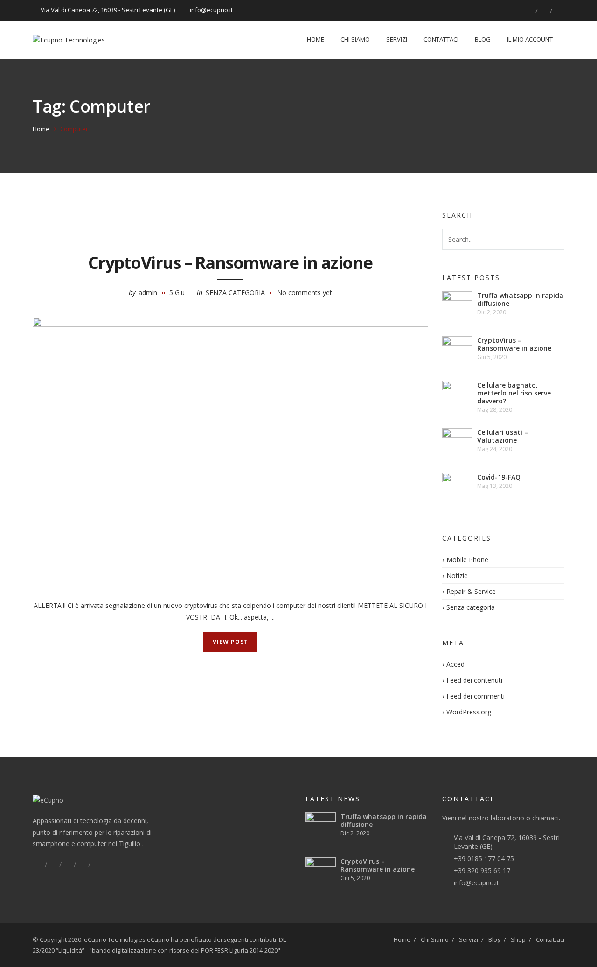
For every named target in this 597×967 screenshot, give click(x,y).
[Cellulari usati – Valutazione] (457, 443)
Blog (483, 39)
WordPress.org (468, 711)
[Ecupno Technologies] (69, 40)
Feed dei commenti (475, 696)
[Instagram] (558, 10)
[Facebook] (529, 10)
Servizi (396, 39)
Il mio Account (530, 39)
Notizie (457, 575)
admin (148, 292)
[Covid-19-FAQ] (457, 488)
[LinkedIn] (544, 10)
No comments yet (304, 292)
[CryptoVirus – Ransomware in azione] (230, 449)
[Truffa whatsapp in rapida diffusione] (457, 306)
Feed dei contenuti (474, 680)
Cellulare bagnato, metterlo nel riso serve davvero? (514, 393)
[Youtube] (96, 864)
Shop (518, 939)
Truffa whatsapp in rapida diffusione (520, 299)
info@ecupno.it (476, 882)
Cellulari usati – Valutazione (502, 436)
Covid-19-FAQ (499, 477)
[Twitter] (53, 864)
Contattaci (440, 39)
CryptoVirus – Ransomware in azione (230, 262)
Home (315, 39)
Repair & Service (471, 591)
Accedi (456, 664)
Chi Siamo (355, 39)
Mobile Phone (467, 559)
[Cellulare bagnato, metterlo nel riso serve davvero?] (457, 396)
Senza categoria (235, 292)
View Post (230, 642)
